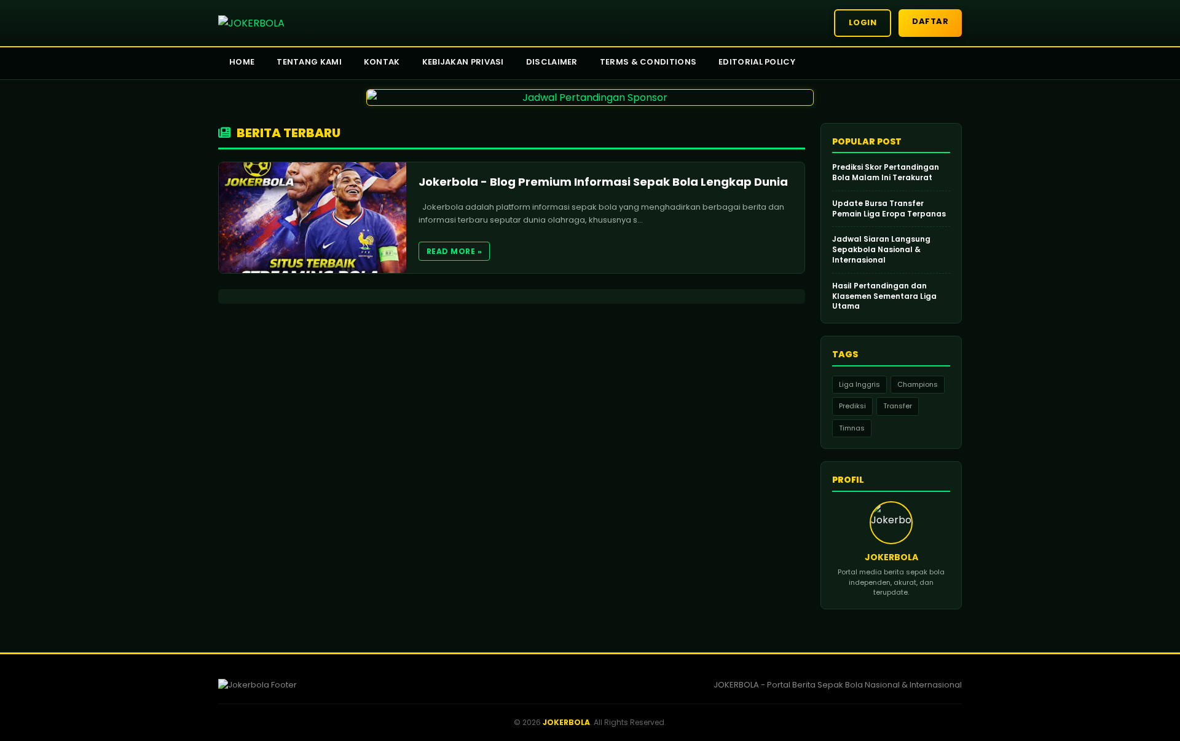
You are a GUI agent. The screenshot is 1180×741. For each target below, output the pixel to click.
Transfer (897, 406)
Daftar (930, 21)
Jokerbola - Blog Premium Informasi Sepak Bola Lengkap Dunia (603, 181)
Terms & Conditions (648, 62)
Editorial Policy (756, 62)
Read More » (454, 251)
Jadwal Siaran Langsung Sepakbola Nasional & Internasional (881, 249)
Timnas (852, 428)
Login (863, 22)
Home (241, 62)
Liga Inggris (859, 384)
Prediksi (852, 406)
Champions (917, 384)
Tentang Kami (309, 62)
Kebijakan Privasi (463, 62)
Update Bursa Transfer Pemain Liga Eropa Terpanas (889, 209)
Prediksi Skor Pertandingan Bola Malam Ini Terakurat (885, 172)
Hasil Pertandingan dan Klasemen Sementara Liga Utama (884, 296)
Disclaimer (552, 62)
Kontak (382, 62)
